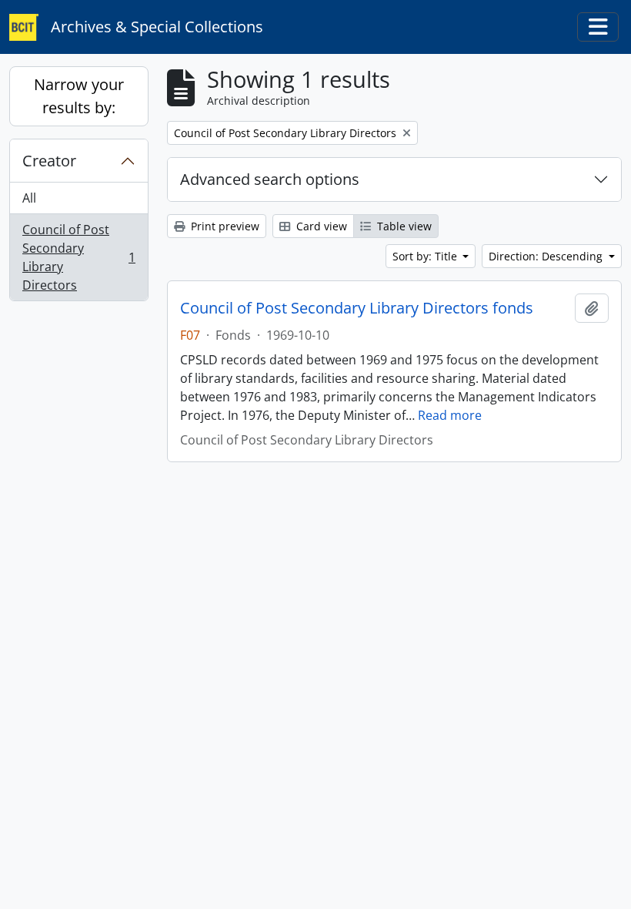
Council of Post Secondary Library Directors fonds (356, 308)
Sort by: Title (426, 256)
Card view (320, 226)
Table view (403, 226)
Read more (450, 415)
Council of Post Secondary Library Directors (78, 257)
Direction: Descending (547, 256)
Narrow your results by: (79, 96)
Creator (49, 160)
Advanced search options (269, 179)
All (29, 198)
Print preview (223, 226)
